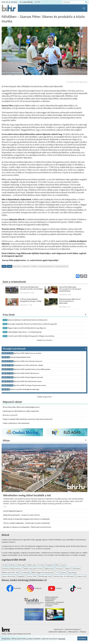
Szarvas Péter (17, 266)
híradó (4, 565)
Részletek (61, 639)
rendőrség (25, 572)
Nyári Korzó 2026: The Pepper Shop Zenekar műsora (30, 385)
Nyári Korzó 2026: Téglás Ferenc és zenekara (27, 353)
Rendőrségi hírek (45, 576)
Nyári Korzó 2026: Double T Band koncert (26, 373)
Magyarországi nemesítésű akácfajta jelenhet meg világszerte (26, 328)
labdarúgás (21, 565)
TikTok (78, 588)
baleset (63, 572)
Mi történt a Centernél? (10, 415)
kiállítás (12, 565)
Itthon (4, 266)
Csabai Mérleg (27, 2)
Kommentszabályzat (72, 629)
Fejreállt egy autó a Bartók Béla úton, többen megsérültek (21, 411)
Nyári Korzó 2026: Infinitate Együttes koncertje (28, 377)
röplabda (49, 565)
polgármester (26, 266)
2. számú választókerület (61, 266)
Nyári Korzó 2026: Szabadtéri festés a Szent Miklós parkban (32, 369)
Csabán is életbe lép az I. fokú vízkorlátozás (16, 423)
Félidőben (34, 266)
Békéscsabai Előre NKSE (11, 572)
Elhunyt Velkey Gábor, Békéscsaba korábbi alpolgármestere (21, 407)
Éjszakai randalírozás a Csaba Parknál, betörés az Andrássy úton (27, 320)
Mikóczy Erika (83, 82)
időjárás (68, 569)
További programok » (44, 397)
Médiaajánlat (73, 632)
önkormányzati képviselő (46, 266)
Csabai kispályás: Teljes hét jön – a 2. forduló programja (24, 332)
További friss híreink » (45, 340)
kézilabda (76, 569)
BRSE (57, 565)
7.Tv (57, 572)
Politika (9, 266)
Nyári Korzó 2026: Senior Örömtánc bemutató (28, 361)
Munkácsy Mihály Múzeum (12, 569)
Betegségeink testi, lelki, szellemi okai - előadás (28, 365)
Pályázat (83, 632)
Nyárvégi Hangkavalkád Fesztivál (20, 357)
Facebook (17, 588)
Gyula (63, 565)
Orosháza (59, 569)
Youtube (58, 588)
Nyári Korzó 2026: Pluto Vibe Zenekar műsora (28, 381)
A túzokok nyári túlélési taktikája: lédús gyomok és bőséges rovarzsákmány (30, 336)
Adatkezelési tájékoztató (57, 632)
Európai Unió (81, 576)
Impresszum (58, 629)
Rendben (82, 638)
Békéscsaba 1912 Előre (36, 565)
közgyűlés (21, 576)
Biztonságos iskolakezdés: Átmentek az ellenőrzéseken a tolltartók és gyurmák (32, 324)
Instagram (38, 588)
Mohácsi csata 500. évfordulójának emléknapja (24, 389)
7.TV (38, 2)
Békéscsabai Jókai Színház (33, 569)
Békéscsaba (49, 569)
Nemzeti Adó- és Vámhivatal (64, 576)
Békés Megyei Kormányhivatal (42, 572)
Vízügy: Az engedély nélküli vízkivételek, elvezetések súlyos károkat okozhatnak (27, 419)
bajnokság (72, 572)
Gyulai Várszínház (8, 576)
